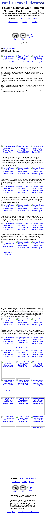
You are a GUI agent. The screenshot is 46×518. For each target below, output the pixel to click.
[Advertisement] (23, 118)
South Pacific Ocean (23, 348)
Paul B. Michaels (9, 48)
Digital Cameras (32, 18)
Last (30, 38)
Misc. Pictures (13, 22)
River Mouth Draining (8, 253)
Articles (25, 22)
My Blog (35, 22)
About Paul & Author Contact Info (28, 512)
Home (21, 18)
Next (23, 39)
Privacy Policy (11, 512)
